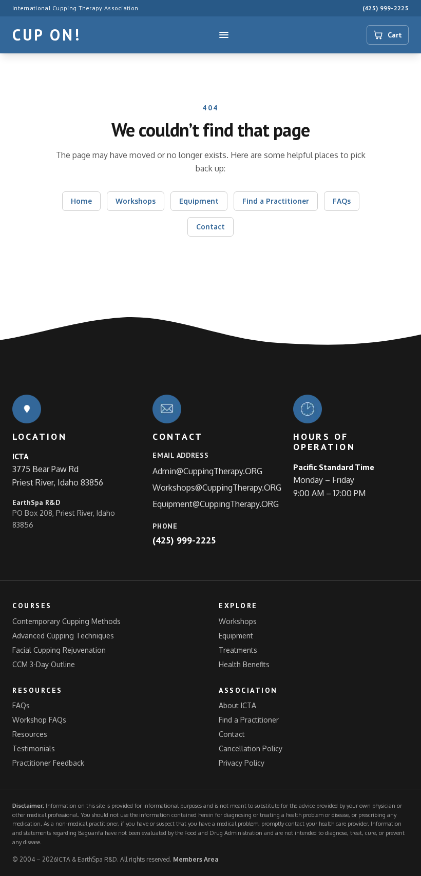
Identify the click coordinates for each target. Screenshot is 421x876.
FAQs (342, 201)
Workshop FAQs (39, 719)
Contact (210, 226)
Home (81, 201)
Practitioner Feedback (48, 762)
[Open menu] (224, 35)
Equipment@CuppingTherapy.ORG (215, 504)
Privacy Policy (241, 762)
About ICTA (237, 705)
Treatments (238, 650)
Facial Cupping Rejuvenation (59, 650)
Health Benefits (244, 664)
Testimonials (33, 748)
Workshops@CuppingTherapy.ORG (216, 487)
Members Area (195, 859)
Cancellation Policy (250, 748)
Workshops (136, 201)
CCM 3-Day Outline (43, 664)
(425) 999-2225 (385, 8)
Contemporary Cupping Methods (66, 621)
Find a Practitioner (275, 201)
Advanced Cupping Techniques (63, 635)
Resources (29, 734)
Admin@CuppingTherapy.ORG (207, 471)
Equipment (199, 201)
